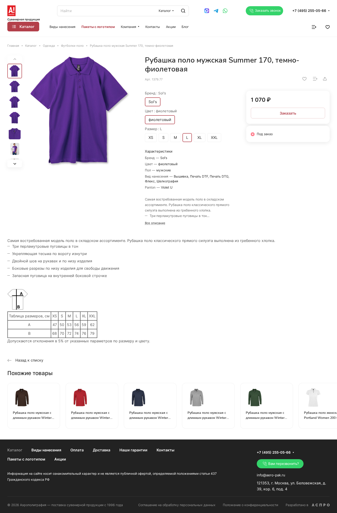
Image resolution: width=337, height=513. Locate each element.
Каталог (14, 450)
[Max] (206, 10)
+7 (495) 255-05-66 (309, 11)
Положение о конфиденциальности (250, 505)
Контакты (165, 450)
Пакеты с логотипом (26, 459)
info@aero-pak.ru (271, 475)
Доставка (101, 450)
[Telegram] (216, 10)
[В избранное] (304, 79)
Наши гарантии (133, 450)
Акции (60, 459)
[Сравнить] (315, 79)
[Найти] (183, 10)
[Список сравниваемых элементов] (314, 26)
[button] (14, 163)
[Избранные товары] (328, 26)
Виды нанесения (46, 450)
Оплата (77, 450)
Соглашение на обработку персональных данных (176, 505)
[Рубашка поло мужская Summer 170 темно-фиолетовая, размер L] (80, 111)
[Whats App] (225, 10)
